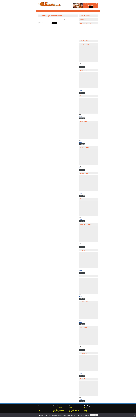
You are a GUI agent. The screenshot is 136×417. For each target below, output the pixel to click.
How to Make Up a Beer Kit (74, 410)
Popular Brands (87, 407)
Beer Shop (86, 413)
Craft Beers (86, 411)
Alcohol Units (71, 407)
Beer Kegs (86, 410)
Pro (80, 63)
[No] (134, 415)
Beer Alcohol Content (57, 411)
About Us (39, 407)
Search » (54, 22)
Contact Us (40, 409)
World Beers (71, 411)
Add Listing (83, 67)
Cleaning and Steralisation (58, 409)
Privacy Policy (40, 410)
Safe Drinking (71, 409)
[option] (88, 57)
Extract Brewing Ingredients (58, 410)
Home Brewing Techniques (58, 407)
